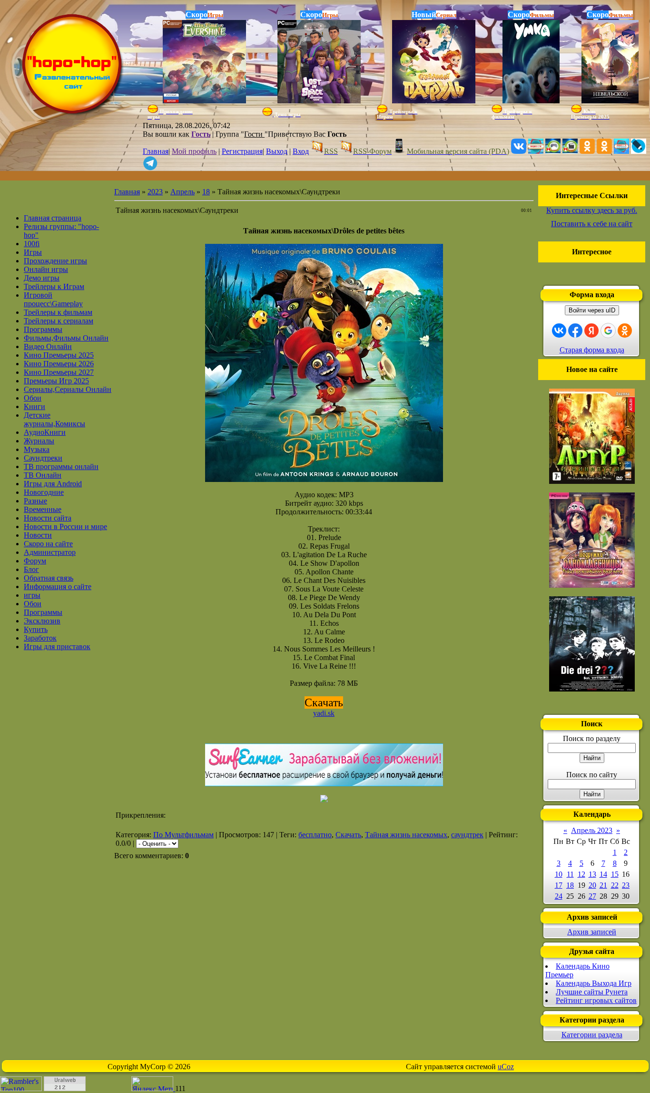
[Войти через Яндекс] (591, 330)
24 (558, 896)
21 (603, 885)
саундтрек (467, 835)
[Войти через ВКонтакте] (559, 330)
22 (615, 885)
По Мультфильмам (183, 835)
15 (615, 874)
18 (206, 192)
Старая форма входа (592, 350)
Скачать (348, 835)
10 (558, 874)
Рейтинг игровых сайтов (596, 1000)
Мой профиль (194, 151)
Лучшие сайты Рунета (592, 992)
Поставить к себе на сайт (591, 224)
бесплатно (315, 835)
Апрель (182, 192)
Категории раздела (591, 1035)
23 (626, 885)
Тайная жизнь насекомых (406, 835)
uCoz (506, 1067)
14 (603, 874)
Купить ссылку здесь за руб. (591, 210)
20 (592, 885)
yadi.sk (324, 713)
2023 (155, 192)
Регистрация (242, 151)
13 (592, 874)
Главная (155, 151)
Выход (276, 151)
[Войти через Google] (608, 330)
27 (592, 896)
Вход (301, 151)
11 (570, 874)
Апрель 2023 (591, 830)
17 (558, 885)
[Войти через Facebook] (575, 330)
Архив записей (591, 932)
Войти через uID (592, 310)
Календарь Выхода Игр (593, 983)
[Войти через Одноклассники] (625, 330)
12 (581, 874)
